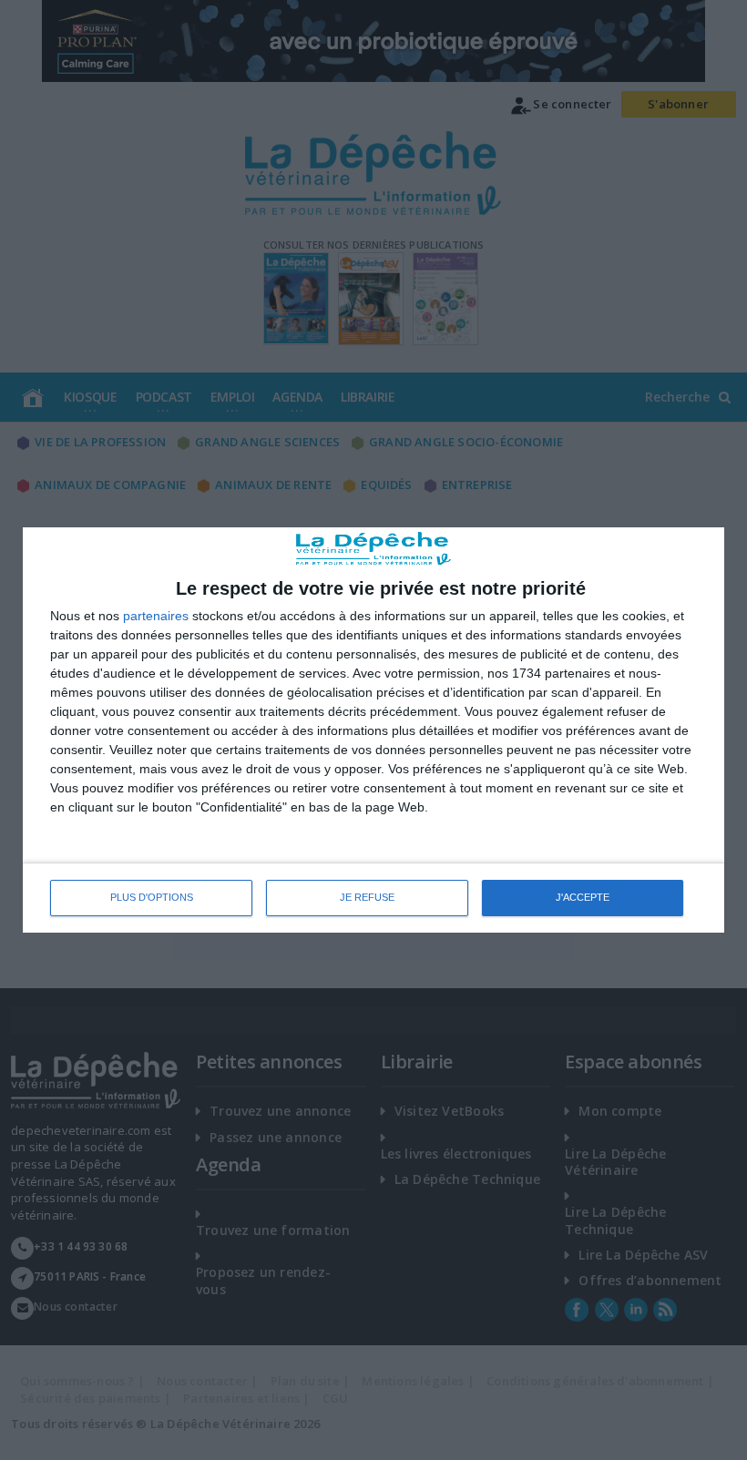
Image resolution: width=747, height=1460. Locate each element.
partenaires (156, 615)
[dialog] (373, 730)
